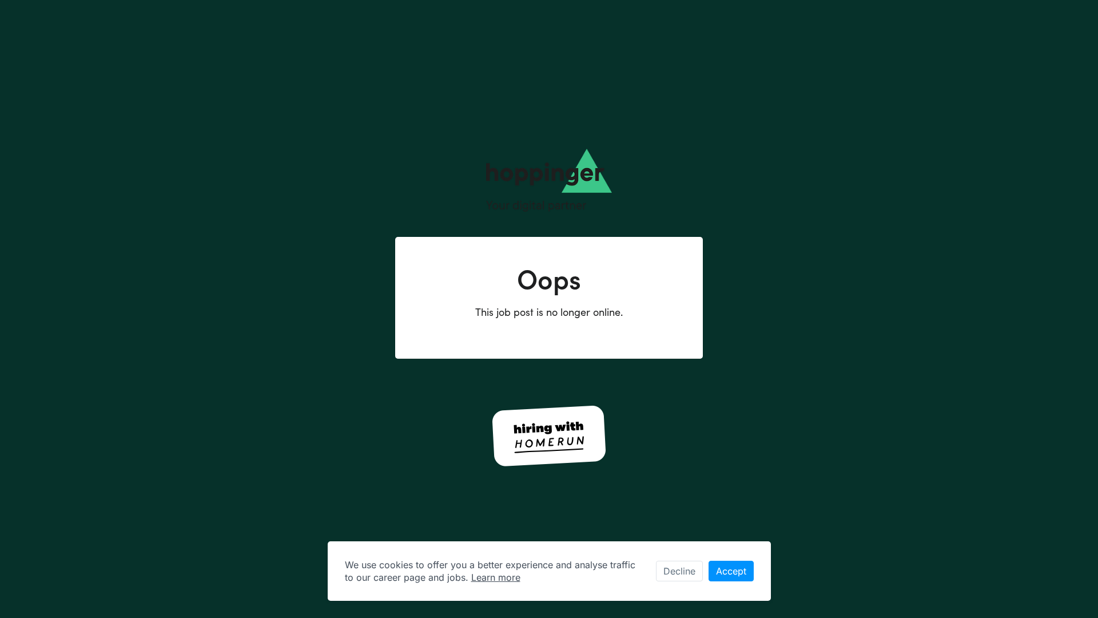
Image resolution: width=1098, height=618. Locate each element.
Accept (731, 571)
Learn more (495, 577)
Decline (679, 571)
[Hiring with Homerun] (549, 436)
